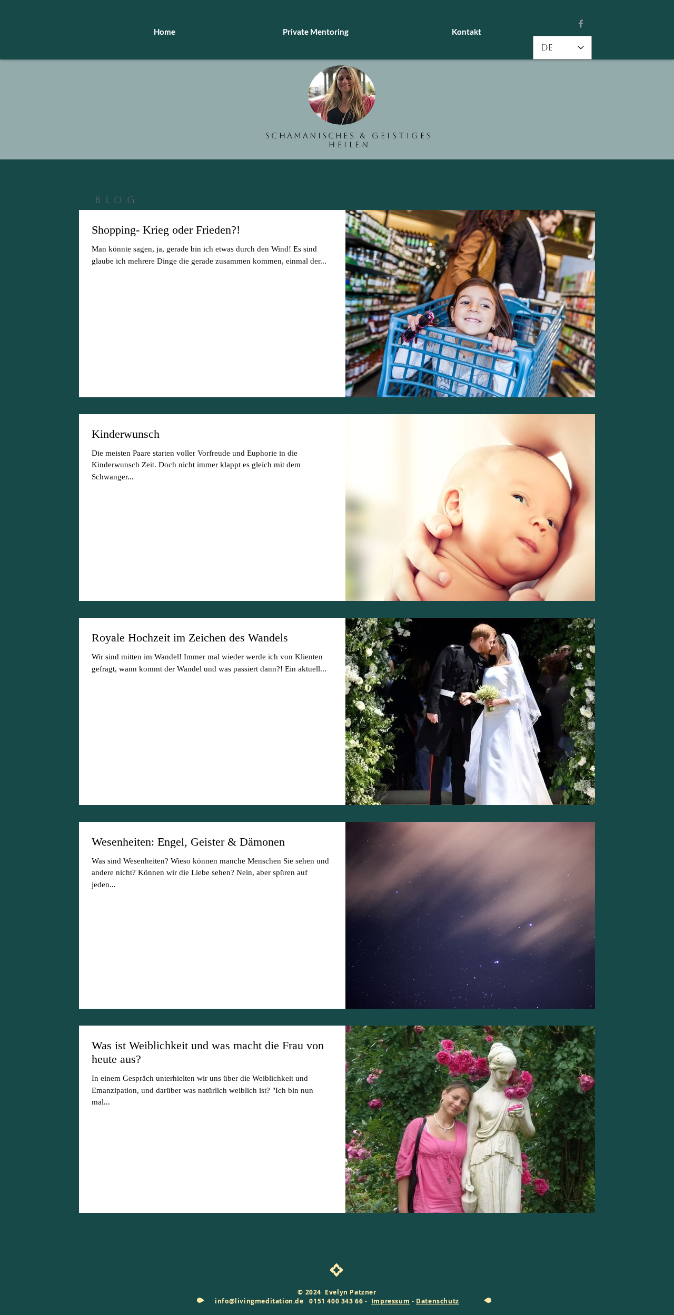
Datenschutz (437, 1301)
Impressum (390, 1301)
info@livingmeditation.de (259, 1301)
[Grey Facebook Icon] (581, 23)
